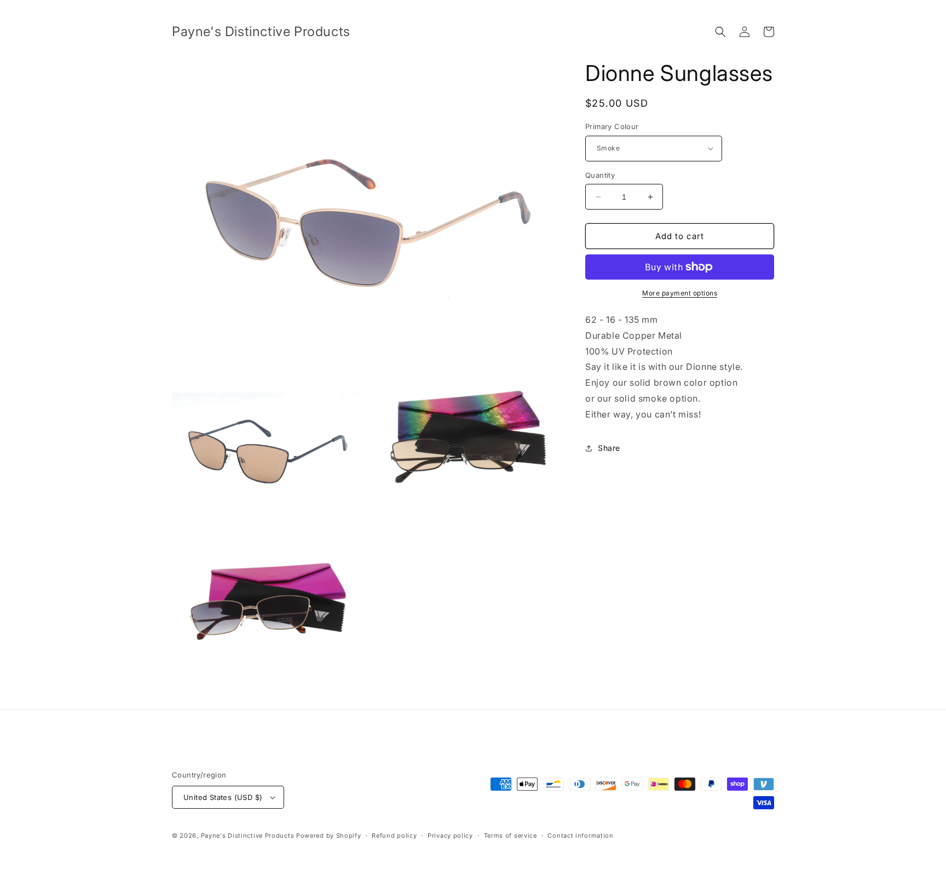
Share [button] (609, 448)
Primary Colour (612, 126)
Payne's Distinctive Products (248, 835)
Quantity (600, 175)
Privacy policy (450, 835)
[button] (720, 32)
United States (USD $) (222, 797)
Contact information (580, 835)
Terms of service (510, 835)
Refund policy (394, 835)
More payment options (679, 293)
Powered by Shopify (328, 835)
